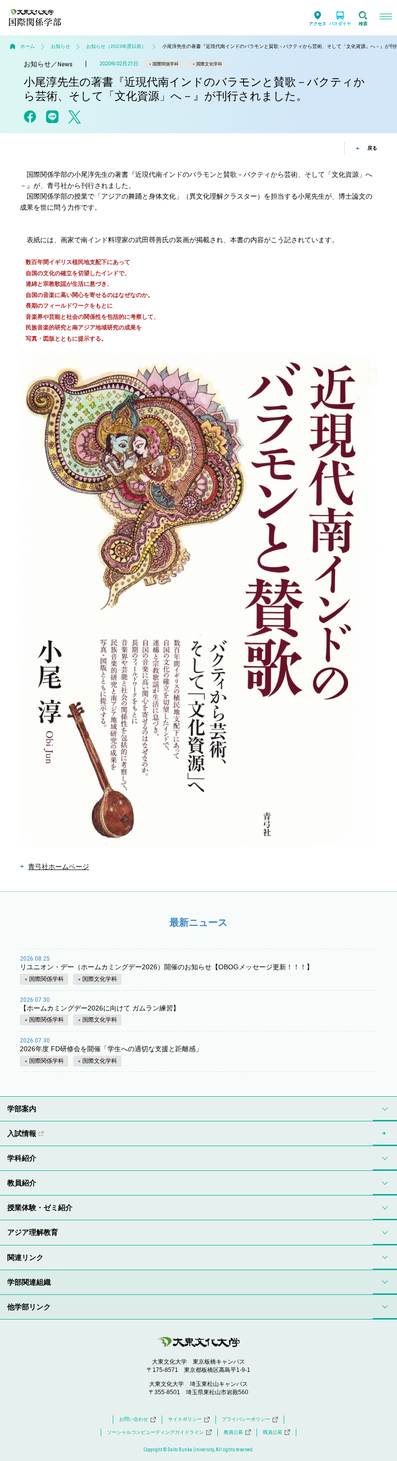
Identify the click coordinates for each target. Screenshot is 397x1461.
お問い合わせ (133, 1419)
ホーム (27, 46)
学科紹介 (21, 1158)
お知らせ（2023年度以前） (116, 46)
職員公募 (272, 1432)
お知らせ (60, 46)
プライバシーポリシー (246, 1419)
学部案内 (21, 1108)
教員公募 (233, 1432)
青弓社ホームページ (58, 866)
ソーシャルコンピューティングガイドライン (155, 1432)
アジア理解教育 (32, 1232)
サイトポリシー (185, 1419)
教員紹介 (21, 1183)
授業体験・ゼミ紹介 (40, 1207)
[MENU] (385, 17)
